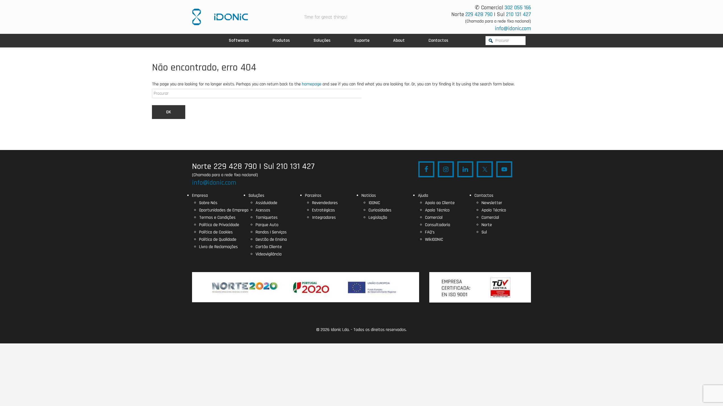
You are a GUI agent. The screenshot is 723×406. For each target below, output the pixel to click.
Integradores (324, 217)
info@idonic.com (513, 28)
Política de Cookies (216, 232)
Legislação (378, 217)
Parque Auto (267, 225)
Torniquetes (267, 217)
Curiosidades (380, 210)
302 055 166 (518, 7)
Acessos (263, 210)
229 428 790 (479, 14)
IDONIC (374, 203)
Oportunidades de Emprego (224, 210)
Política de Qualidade (217, 239)
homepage (311, 84)
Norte (487, 225)
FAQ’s (430, 232)
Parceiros (313, 195)
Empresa (200, 195)
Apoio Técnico (437, 210)
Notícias (369, 195)
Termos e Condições (217, 217)
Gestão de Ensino (271, 239)
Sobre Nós (208, 203)
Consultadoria (437, 225)
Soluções (256, 195)
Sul (484, 232)
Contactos (483, 195)
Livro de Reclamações (218, 247)
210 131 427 (518, 14)
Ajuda (423, 195)
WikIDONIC (434, 239)
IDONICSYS (220, 16)
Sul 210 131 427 (289, 166)
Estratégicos (323, 210)
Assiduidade (266, 203)
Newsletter (492, 203)
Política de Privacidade (219, 225)
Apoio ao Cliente (440, 203)
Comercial (434, 217)
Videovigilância (269, 254)
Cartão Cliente (269, 247)
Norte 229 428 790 (224, 166)
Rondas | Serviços (271, 232)
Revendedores (325, 203)
